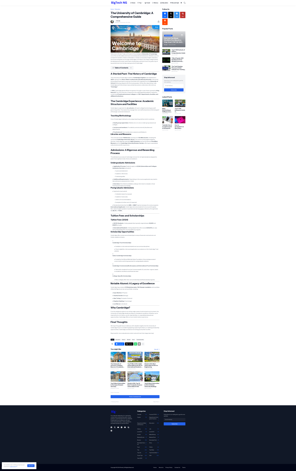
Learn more (13, 466)
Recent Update (176, 3)
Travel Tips (142, 455)
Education (165, 3)
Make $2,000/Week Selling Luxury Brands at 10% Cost (166, 110)
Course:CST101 (154, 414)
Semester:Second (142, 443)
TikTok (154, 447)
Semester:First (154, 440)
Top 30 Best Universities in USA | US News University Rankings (151, 385)
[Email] (139, 344)
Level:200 (154, 431)
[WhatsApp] (135, 344)
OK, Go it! (31, 465)
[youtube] (118, 427)
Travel (148, 3)
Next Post (155, 401)
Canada (142, 414)
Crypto (142, 417)
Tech (142, 447)
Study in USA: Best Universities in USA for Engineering (151, 365)
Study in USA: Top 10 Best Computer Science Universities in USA (134, 385)
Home (133, 3)
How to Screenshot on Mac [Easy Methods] (179, 126)
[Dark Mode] (180, 2)
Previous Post (115, 401)
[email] (125, 427)
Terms (183, 467)
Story (133, 339)
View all (156, 349)
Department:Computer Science (154, 419)
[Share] (157, 21)
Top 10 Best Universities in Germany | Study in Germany (118, 385)
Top (140, 3)
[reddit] (111, 430)
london (142, 434)
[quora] (128, 427)
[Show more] (142, 344)
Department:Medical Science (142, 424)
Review (128, 339)
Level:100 (142, 431)
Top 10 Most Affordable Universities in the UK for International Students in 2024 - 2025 (135, 365)
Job (154, 429)
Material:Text (154, 437)
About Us (161, 467)
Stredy (121, 467)
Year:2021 (142, 458)
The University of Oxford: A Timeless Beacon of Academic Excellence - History (117, 365)
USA (154, 455)
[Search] (183, 2)
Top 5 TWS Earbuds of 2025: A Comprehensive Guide (178, 51)
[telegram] (121, 427)
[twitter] (115, 427)
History (156, 3)
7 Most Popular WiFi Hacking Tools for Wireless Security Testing (177, 59)
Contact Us (177, 467)
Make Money (154, 434)
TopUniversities (140, 339)
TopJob (142, 452)
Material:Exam (142, 437)
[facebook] (111, 427)
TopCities (154, 450)
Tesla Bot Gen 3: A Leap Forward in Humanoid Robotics (167, 126)
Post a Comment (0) (135, 396)
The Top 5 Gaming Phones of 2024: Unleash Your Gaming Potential (178, 68)
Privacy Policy (168, 467)
